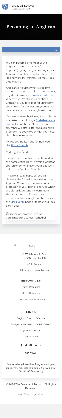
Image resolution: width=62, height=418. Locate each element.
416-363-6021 (35, 264)
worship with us (43, 95)
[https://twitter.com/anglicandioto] (26, 345)
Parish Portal (31, 336)
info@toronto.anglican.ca (36, 270)
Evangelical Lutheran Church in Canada (31, 324)
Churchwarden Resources (31, 299)
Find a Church (19, 145)
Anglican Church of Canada (31, 318)
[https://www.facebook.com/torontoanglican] (21, 345)
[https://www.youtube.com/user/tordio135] (30, 345)
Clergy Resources (31, 293)
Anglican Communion (31, 330)
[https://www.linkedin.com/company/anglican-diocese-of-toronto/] (36, 345)
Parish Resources (31, 287)
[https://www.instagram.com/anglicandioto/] (40, 345)
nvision (40, 394)
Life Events (18, 202)
